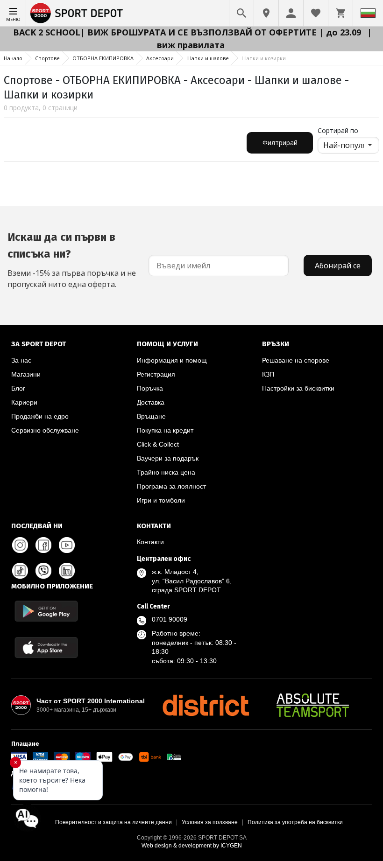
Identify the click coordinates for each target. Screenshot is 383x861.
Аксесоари (160, 58)
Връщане (151, 416)
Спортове (47, 58)
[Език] (368, 13)
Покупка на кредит (165, 430)
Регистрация (156, 374)
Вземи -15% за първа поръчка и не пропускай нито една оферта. (71, 260)
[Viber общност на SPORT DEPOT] (43, 571)
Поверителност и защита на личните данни (113, 822)
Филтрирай (280, 142)
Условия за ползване (210, 822)
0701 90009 (169, 619)
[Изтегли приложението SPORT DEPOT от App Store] (46, 647)
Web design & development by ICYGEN (192, 845)
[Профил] (291, 13)
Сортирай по (338, 130)
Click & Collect (158, 444)
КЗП (268, 374)
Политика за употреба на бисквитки (295, 822)
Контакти (150, 542)
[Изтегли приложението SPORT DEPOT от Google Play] (46, 611)
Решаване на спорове (295, 360)
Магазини (26, 374)
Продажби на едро (40, 416)
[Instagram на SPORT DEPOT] (20, 545)
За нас (21, 360)
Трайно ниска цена (166, 472)
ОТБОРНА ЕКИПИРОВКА (103, 58)
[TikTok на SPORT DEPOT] (20, 571)
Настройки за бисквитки (298, 388)
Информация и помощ (172, 360)
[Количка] (340, 13)
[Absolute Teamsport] (313, 705)
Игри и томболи (161, 500)
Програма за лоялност (171, 486)
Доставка (150, 402)
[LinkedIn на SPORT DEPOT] (67, 571)
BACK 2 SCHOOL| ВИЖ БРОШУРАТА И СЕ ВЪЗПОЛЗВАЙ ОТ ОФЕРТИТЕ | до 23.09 (188, 32)
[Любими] (316, 13)
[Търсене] (241, 13)
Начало (13, 58)
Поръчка (150, 388)
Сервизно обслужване (45, 430)
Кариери (24, 402)
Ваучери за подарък (168, 458)
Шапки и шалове (207, 58)
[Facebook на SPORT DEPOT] (43, 545)
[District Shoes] (205, 705)
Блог (18, 388)
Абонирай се (338, 265)
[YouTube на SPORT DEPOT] (67, 545)
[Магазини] (266, 13)
